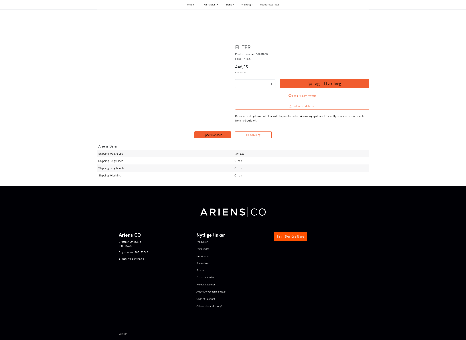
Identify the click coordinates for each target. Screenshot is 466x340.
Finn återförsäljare (290, 236)
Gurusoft (123, 333)
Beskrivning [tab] (253, 135)
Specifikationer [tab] (213, 135)
